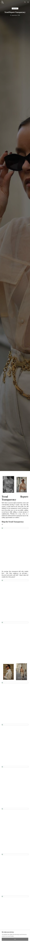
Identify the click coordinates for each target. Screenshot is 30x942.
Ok (15, 939)
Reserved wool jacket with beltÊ (10, 575)
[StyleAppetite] (2, 2)
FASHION (15, 8)
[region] (15, 936)
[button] (25, 2)
